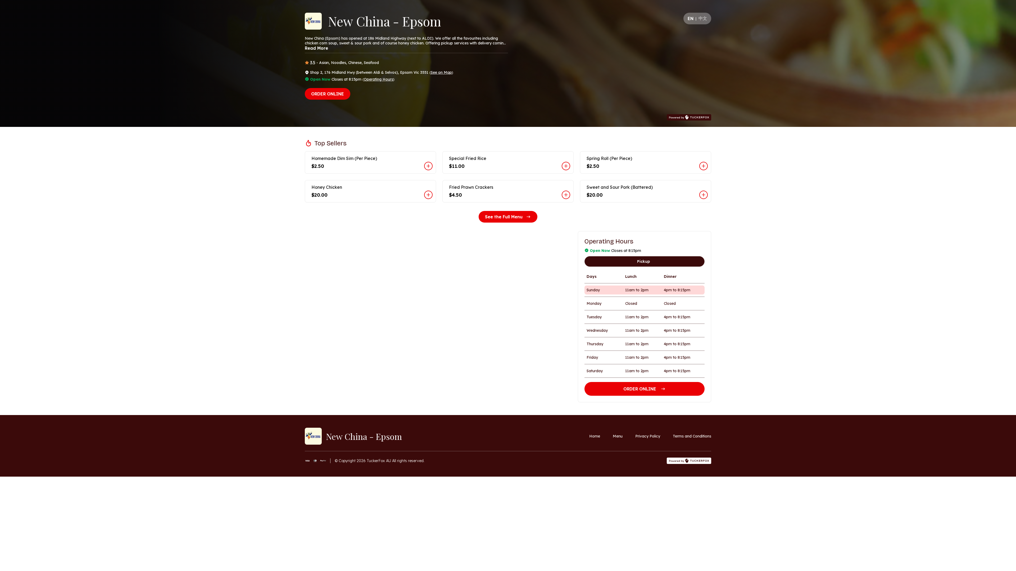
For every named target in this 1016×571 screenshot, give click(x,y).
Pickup (643, 261)
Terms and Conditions (692, 436)
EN (690, 18)
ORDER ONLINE (327, 93)
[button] (370, 162)
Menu (618, 436)
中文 (702, 18)
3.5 (312, 62)
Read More (316, 48)
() (441, 72)
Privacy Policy (647, 436)
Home (594, 436)
